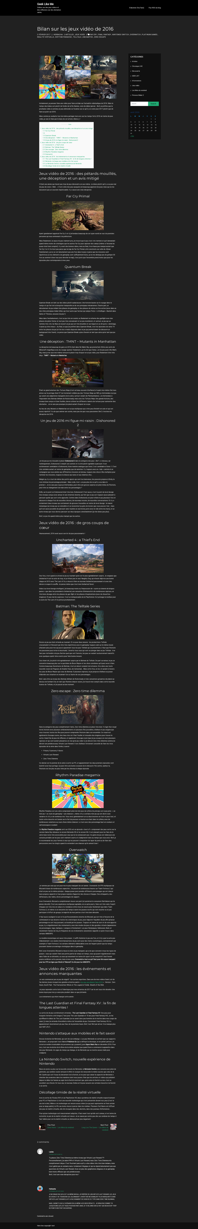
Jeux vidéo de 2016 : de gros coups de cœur (56, 142)
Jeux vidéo (80, 35)
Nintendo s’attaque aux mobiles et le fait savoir (60, 161)
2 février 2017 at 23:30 (56, 1191)
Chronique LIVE (137, 66)
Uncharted (87, 37)
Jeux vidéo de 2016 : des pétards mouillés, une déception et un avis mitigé (66, 128)
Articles (69, 35)
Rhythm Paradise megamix (53, 152)
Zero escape (100, 37)
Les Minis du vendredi (139, 90)
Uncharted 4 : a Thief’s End (53, 145)
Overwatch (135, 35)
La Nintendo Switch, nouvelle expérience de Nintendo (62, 163)
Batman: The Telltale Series (53, 147)
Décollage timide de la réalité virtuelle (57, 166)
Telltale (77, 37)
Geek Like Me (45, 4)
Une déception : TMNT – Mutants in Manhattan (60, 138)
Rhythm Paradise (63, 37)
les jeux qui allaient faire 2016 (92, 982)
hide (70, 124)
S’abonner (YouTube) (136, 8)
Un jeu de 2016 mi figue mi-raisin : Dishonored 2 (60, 140)
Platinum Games (149, 35)
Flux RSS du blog (155, 8)
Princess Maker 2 (138, 95)
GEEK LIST (135, 76)
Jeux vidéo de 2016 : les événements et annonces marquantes (62, 157)
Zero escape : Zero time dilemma (55, 149)
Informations (136, 81)
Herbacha (58, 35)
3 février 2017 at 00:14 (55, 1154)
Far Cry (93, 35)
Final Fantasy (104, 35)
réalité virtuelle (45, 37)
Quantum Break (49, 135)
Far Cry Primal (49, 131)
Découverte (136, 71)
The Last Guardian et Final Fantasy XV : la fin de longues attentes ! (67, 159)
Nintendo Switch (120, 35)
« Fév (132, 136)
